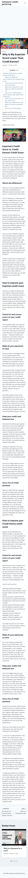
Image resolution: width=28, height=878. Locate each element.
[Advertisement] (14, 21)
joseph (5, 65)
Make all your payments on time (14, 87)
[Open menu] (24, 3)
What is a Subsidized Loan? (20, 811)
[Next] (23, 844)
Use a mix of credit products (13, 93)
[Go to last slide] (4, 844)
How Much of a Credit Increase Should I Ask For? (7, 812)
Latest (4, 51)
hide (17, 70)
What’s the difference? (11, 77)
